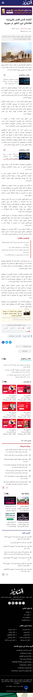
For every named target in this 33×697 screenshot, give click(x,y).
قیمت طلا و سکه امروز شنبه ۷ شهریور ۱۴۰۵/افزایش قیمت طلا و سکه (16, 570)
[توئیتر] (6, 342)
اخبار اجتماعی (11, 637)
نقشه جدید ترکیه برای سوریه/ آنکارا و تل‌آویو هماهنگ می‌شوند (15, 244)
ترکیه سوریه (26, 336)
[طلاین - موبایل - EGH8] (16, 11)
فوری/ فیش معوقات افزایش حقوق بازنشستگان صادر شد (15, 460)
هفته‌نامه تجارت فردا (26, 659)
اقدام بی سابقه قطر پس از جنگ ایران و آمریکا (16, 455)
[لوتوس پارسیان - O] (16, 695)
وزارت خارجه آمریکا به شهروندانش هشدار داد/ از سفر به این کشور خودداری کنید (15, 466)
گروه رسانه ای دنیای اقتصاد (24, 650)
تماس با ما (27, 615)
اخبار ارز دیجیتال (25, 640)
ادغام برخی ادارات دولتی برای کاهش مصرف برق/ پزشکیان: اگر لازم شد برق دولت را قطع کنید (15, 483)
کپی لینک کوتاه (27, 346)
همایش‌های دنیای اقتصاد (25, 668)
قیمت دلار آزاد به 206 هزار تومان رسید (20, 542)
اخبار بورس (26, 632)
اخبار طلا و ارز (26, 629)
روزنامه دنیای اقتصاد (26, 653)
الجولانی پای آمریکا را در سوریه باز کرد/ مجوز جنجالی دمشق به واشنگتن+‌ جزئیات (12, 313)
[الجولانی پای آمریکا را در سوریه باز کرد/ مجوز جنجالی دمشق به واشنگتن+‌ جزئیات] (27, 313)
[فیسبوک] (3, 342)
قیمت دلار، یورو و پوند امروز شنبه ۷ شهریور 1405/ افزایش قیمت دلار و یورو (17, 538)
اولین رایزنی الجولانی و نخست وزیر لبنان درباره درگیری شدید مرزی (15, 251)
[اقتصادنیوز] (16, 591)
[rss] (9, 603)
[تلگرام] (10, 342)
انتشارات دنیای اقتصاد (25, 665)
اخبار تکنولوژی (11, 635)
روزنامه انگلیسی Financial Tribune (22, 662)
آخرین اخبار (26, 533)
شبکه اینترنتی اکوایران (25, 656)
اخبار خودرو (27, 635)
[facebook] (23, 603)
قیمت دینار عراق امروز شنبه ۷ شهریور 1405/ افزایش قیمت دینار (16, 547)
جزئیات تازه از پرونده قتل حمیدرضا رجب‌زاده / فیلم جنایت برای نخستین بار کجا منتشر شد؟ (16, 472)
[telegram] (13, 603)
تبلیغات (27, 612)
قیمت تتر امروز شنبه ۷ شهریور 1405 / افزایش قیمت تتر (16, 559)
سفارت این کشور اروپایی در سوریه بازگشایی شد (17, 255)
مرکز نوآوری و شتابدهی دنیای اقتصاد (21, 671)
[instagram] (16, 603)
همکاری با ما (26, 617)
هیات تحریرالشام (14, 336)
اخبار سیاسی (23, 29)
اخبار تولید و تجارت (24, 637)
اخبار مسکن (12, 632)
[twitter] (20, 603)
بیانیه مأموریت (25, 620)
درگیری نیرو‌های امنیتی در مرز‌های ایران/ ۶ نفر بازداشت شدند (16, 477)
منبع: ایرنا (24, 351)
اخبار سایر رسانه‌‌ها (10, 640)
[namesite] (27, 2)
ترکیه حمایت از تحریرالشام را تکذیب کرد (19, 247)
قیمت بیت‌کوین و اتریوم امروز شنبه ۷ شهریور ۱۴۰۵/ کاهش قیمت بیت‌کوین (16, 564)
